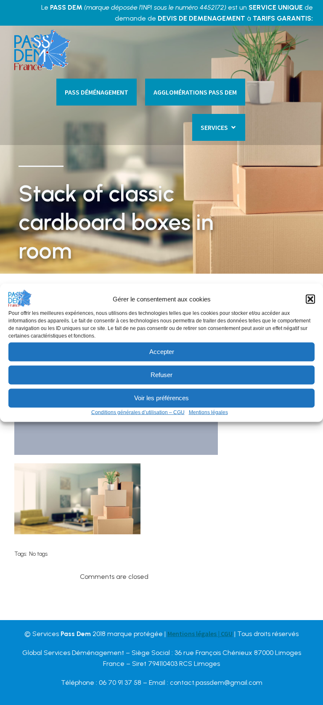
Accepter (161, 351)
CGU (227, 633)
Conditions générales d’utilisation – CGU (138, 412)
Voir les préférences (161, 397)
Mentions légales (208, 412)
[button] (310, 299)
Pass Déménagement (96, 92)
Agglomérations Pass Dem (195, 92)
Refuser (161, 374)
